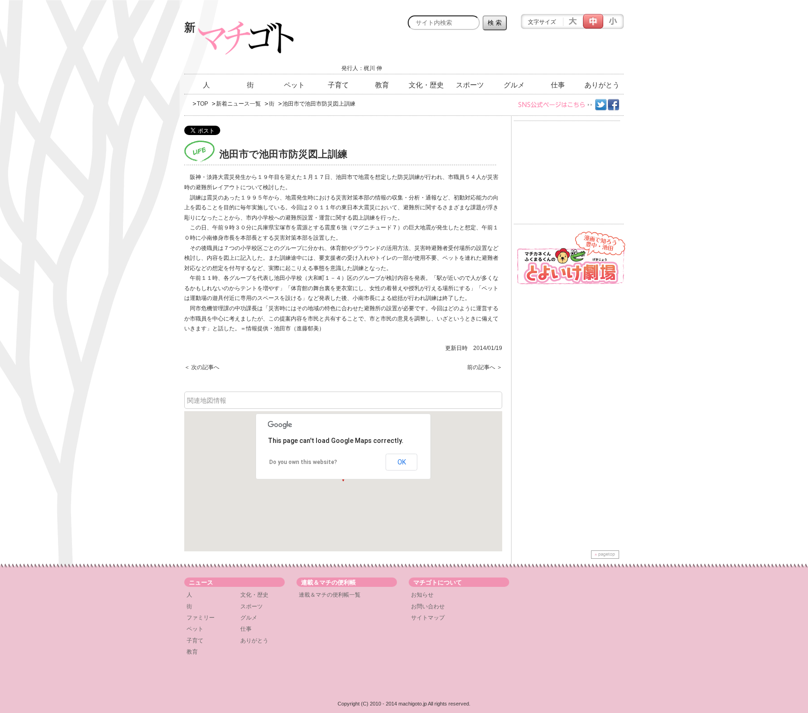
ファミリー (201, 617)
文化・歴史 (426, 85)
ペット (294, 85)
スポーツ (470, 85)
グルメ (514, 85)
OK (401, 462)
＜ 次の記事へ (201, 367)
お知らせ (422, 595)
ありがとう (602, 85)
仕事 (558, 85)
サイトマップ (428, 617)
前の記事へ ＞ (484, 367)
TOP (202, 103)
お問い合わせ (428, 606)
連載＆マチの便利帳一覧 (330, 595)
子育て (338, 85)
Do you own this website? (303, 462)
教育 (382, 85)
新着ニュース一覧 (238, 103)
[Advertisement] (514, 55)
